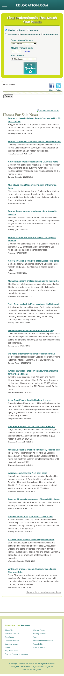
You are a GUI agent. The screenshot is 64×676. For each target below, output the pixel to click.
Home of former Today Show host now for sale (30, 516)
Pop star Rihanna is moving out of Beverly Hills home (34, 499)
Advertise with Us (12, 634)
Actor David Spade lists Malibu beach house (29, 400)
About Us (8, 630)
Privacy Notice (39, 647)
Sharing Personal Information (16, 654)
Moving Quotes (39, 630)
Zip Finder (26, 51)
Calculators (9, 637)
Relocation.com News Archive (43, 592)
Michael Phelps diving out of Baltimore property (31, 330)
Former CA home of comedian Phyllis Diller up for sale (34, 141)
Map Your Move (11, 651)
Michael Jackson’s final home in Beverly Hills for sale (34, 450)
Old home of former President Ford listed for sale (31, 354)
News (35, 637)
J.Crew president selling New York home (27, 473)
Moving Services (39, 634)
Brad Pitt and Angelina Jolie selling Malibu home (31, 539)
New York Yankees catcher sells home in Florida (31, 426)
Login (7, 647)
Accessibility (38, 644)
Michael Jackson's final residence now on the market (33, 281)
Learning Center (11, 644)
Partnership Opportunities (43, 640)
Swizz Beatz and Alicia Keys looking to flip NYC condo (34, 304)
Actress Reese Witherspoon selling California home (33, 162)
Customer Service (12, 640)
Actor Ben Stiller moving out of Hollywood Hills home (33, 261)
